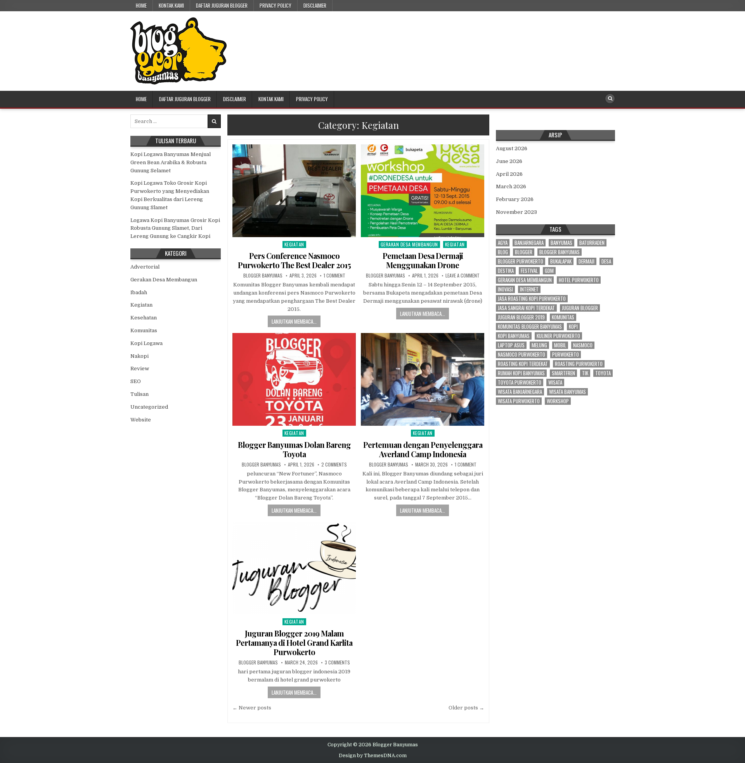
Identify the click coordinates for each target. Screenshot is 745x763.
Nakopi (139, 356)
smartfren (563, 373)
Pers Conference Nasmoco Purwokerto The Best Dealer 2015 (294, 260)
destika (506, 270)
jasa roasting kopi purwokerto (532, 298)
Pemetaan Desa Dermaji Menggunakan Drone (423, 260)
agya (503, 242)
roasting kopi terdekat (523, 364)
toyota (603, 373)
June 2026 (509, 161)
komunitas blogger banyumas (530, 326)
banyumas (561, 242)
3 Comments (337, 662)
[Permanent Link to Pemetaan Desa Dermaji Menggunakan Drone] (422, 190)
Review (139, 368)
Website (140, 420)
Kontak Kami (171, 5)
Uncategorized (149, 407)
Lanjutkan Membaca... (294, 321)
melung (539, 345)
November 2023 (516, 212)
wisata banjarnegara (520, 391)
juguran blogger (580, 308)
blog (503, 252)
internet (529, 289)
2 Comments (334, 464)
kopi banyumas (514, 336)
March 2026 (511, 186)
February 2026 (515, 199)
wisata (555, 382)
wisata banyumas (567, 391)
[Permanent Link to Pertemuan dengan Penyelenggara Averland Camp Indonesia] (422, 379)
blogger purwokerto (520, 261)
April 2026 (509, 174)
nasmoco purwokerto (521, 354)
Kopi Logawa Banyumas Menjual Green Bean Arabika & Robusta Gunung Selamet (170, 162)
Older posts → (466, 708)
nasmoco (583, 345)
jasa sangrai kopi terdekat (526, 308)
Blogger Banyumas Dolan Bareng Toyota (294, 449)
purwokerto (565, 354)
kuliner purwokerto (558, 336)
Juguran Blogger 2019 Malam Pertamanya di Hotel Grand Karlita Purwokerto (294, 642)
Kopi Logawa (146, 343)
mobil (560, 345)
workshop (558, 401)
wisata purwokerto (519, 401)
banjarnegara (529, 242)
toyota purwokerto (519, 382)
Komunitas (143, 330)
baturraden (592, 242)
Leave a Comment (462, 275)
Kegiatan (294, 244)
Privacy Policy (275, 5)
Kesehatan (143, 318)
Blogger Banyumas (262, 275)
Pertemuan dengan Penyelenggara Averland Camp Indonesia (422, 449)
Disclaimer (314, 5)
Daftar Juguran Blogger (222, 5)
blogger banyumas (559, 252)
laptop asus (511, 345)
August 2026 (511, 148)
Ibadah (138, 292)
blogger (523, 252)
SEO (135, 381)
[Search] (610, 98)
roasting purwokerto (579, 364)
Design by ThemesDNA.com (373, 755)
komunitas (563, 317)
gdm (549, 270)
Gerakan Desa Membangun (409, 244)
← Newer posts (251, 708)
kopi (573, 326)
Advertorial (144, 267)
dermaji (586, 261)
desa (606, 261)
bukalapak (561, 261)
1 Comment (334, 275)
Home (141, 5)
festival (529, 270)
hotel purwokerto (579, 280)
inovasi (505, 289)
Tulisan (139, 394)
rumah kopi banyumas (521, 373)
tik (585, 373)
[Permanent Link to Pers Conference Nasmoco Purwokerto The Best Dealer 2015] (294, 190)
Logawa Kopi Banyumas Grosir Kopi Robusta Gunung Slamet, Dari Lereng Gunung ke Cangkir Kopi (175, 228)
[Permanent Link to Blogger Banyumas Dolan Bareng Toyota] (294, 379)
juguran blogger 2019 (521, 317)
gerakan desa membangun (525, 280)
